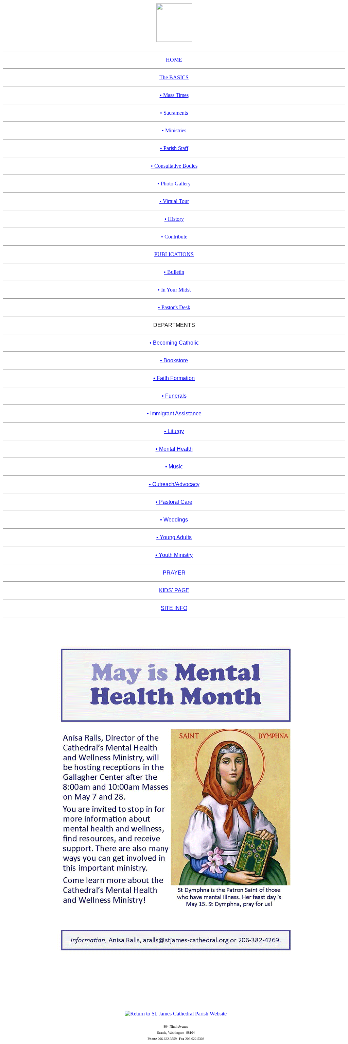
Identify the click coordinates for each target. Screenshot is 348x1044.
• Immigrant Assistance (174, 413)
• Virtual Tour (174, 201)
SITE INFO (174, 608)
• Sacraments (174, 113)
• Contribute (174, 236)
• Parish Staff (174, 148)
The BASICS (174, 77)
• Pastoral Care (174, 502)
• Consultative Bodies (174, 166)
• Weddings (174, 520)
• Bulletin (174, 272)
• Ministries (174, 130)
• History (174, 219)
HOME (174, 60)
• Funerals (174, 396)
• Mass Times (174, 95)
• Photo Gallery (174, 183)
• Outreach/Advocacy (174, 484)
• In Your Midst (174, 290)
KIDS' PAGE (174, 590)
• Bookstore (174, 360)
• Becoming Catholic (174, 343)
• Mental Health (174, 449)
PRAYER (174, 573)
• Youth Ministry (174, 555)
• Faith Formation (174, 378)
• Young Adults (174, 537)
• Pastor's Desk (174, 307)
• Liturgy (174, 431)
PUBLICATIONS (174, 254)
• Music (174, 466)
